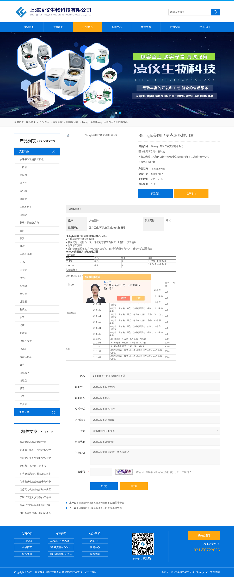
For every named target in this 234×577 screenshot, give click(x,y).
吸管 (22, 388)
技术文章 (146, 27)
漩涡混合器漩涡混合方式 (33, 442)
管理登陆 (215, 572)
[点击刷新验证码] (124, 472)
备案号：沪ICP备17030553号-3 (178, 572)
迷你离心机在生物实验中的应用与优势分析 (39, 489)
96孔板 (23, 404)
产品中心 (87, 27)
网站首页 (29, 27)
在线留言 (175, 27)
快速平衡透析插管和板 (32, 159)
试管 (22, 396)
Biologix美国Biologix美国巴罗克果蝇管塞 (100, 508)
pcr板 (22, 262)
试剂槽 (23, 191)
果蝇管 (23, 199)
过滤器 (23, 301)
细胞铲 (23, 214)
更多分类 (24, 412)
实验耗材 (58, 122)
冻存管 (23, 270)
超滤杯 (23, 333)
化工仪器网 (90, 572)
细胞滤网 (24, 372)
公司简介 (58, 27)
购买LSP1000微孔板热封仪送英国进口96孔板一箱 (39, 505)
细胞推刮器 (72, 122)
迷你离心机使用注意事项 (33, 466)
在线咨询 (191, 193)
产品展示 (44, 122)
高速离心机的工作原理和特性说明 (38, 450)
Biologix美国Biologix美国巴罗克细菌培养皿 (101, 502)
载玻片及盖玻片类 (29, 222)
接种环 (23, 278)
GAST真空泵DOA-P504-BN (62, 547)
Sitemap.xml (202, 572)
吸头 (22, 365)
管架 (22, 230)
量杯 (22, 246)
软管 (22, 317)
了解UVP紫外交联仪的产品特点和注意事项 (39, 497)
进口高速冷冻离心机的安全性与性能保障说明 (39, 513)
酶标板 (23, 286)
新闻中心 (117, 27)
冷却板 (23, 349)
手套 (22, 238)
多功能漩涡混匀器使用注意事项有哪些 (39, 473)
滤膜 (22, 325)
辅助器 (23, 175)
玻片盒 (23, 183)
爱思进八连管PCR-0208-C (62, 541)
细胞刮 (23, 380)
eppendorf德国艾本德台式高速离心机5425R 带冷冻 (62, 554)
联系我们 (204, 27)
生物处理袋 (26, 254)
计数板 (23, 167)
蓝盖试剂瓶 (26, 357)
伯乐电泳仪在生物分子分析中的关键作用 (39, 481)
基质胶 (23, 309)
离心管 (23, 293)
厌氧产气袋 (26, 341)
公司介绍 (27, 541)
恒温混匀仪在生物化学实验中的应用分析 (39, 458)
